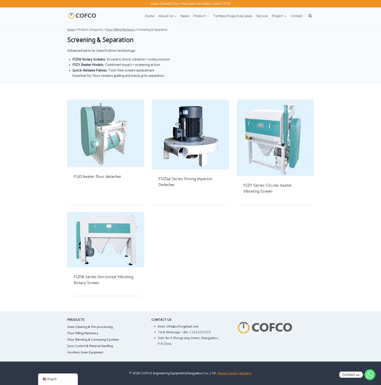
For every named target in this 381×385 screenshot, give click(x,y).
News (185, 16)
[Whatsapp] (370, 374)
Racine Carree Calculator (234, 373)
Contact (297, 16)
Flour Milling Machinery (120, 29)
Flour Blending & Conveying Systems (93, 339)
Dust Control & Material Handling (90, 346)
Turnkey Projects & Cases (232, 16)
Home (149, 16)
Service (262, 16)
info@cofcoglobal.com (182, 326)
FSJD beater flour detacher (97, 176)
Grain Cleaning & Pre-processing (90, 327)
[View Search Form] (310, 15)
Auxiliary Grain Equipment (85, 352)
